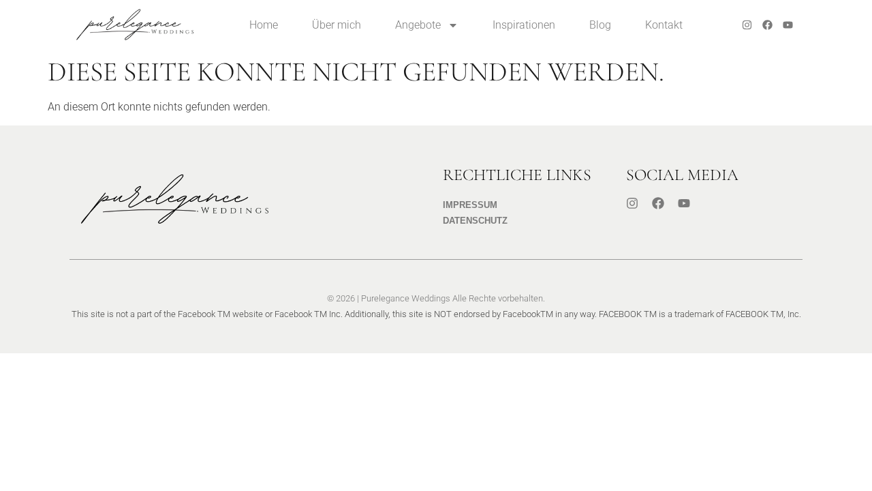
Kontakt (664, 24)
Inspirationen (524, 24)
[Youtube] (788, 25)
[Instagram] (747, 25)
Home (263, 24)
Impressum (470, 205)
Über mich (336, 24)
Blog (600, 24)
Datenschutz (475, 220)
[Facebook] (768, 25)
